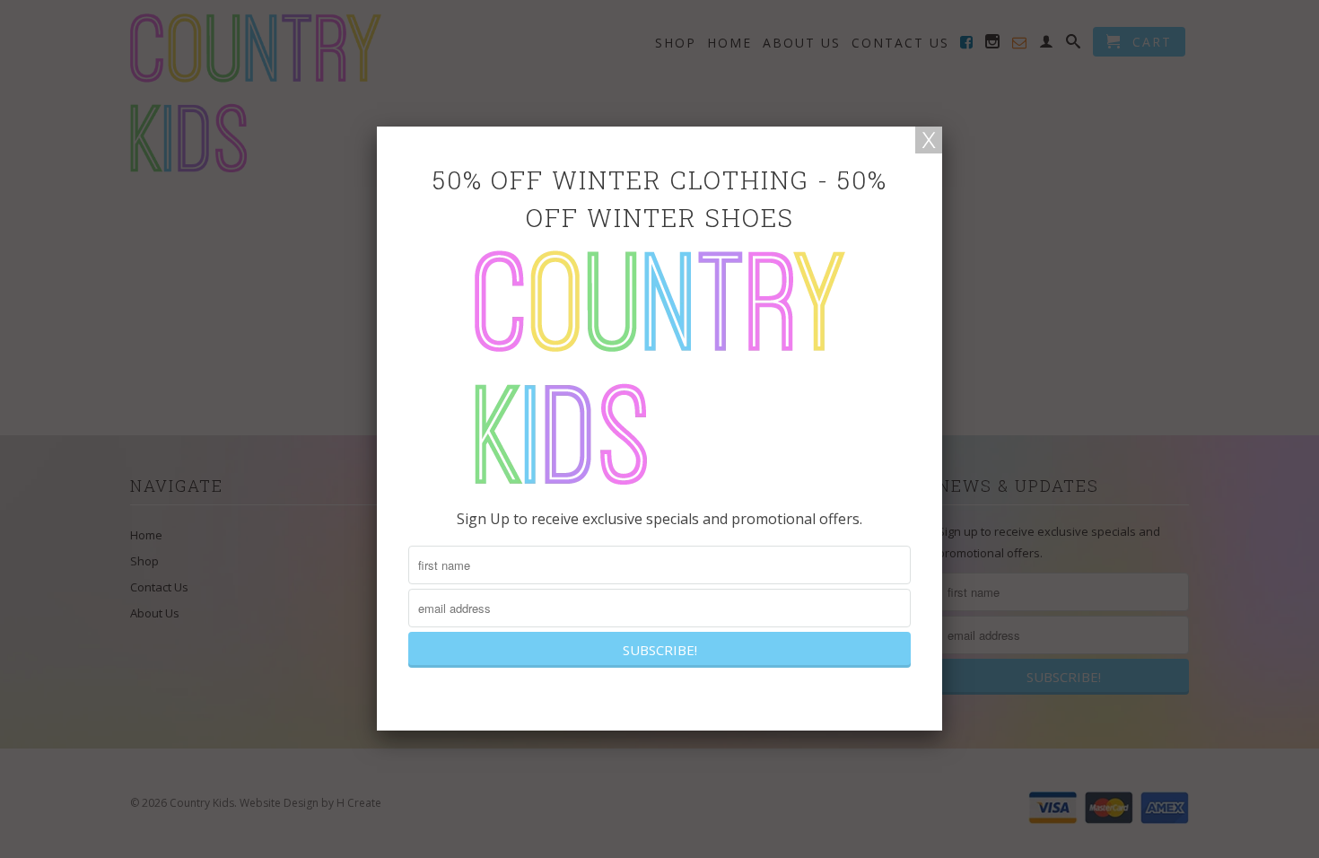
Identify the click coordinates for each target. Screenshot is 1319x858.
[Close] (928, 140)
